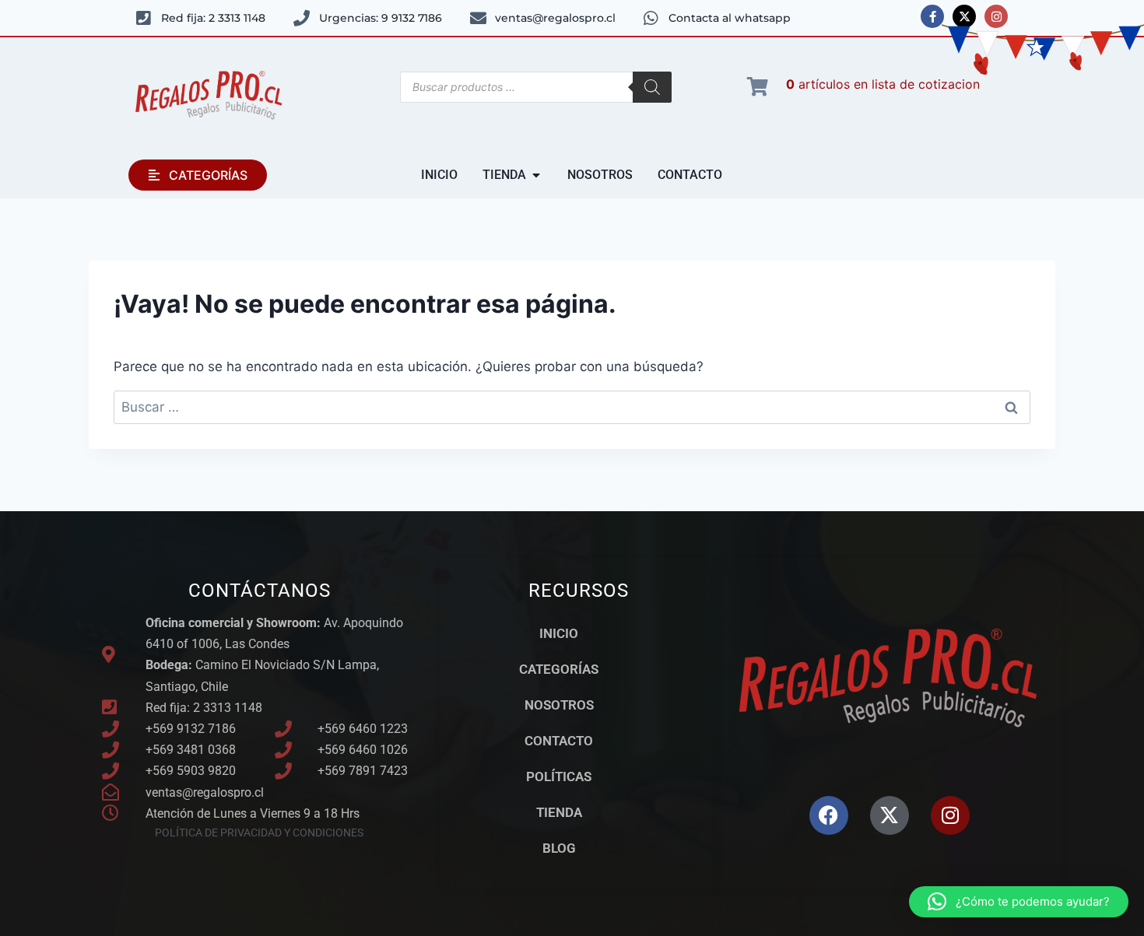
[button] (1018, 901)
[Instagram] (996, 16)
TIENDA (559, 812)
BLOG (559, 848)
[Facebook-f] (932, 16)
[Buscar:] (572, 407)
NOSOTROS (559, 705)
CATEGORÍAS (558, 669)
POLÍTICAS (558, 776)
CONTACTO (559, 740)
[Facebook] (828, 815)
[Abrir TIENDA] (536, 175)
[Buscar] (652, 87)
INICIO (558, 633)
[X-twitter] (964, 16)
